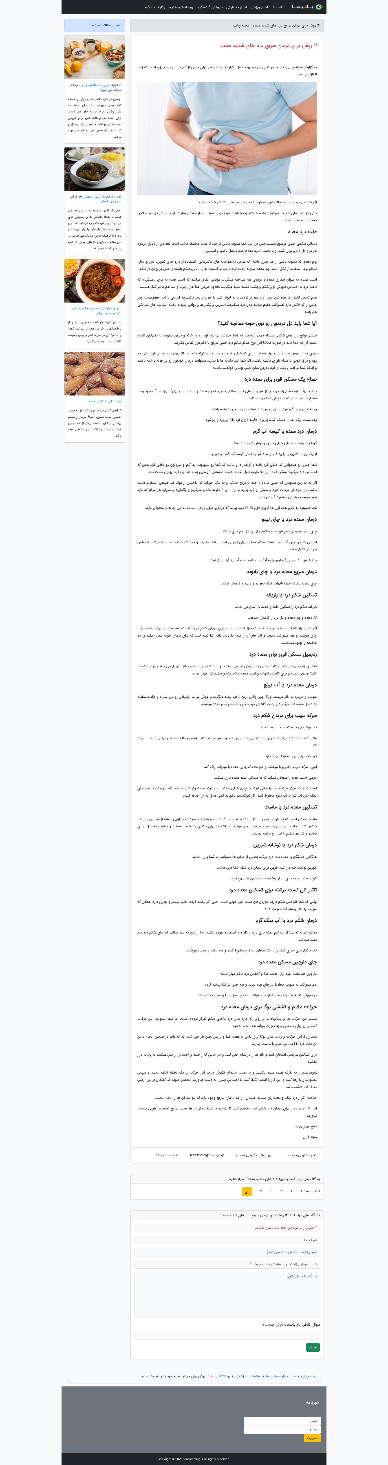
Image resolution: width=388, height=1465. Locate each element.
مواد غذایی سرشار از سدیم (105, 401)
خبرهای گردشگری (210, 7)
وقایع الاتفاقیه (155, 7)
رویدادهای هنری (181, 7)
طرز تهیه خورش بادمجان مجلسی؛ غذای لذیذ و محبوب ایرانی (96, 311)
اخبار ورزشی (259, 7)
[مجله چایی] (307, 7)
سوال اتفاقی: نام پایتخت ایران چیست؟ (291, 1324)
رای (247, 1191)
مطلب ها (278, 7)
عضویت (312, 1438)
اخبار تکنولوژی (236, 7)
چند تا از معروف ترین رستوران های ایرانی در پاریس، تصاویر (95, 199)
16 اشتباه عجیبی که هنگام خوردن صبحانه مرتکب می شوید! (96, 87)
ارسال (313, 1347)
